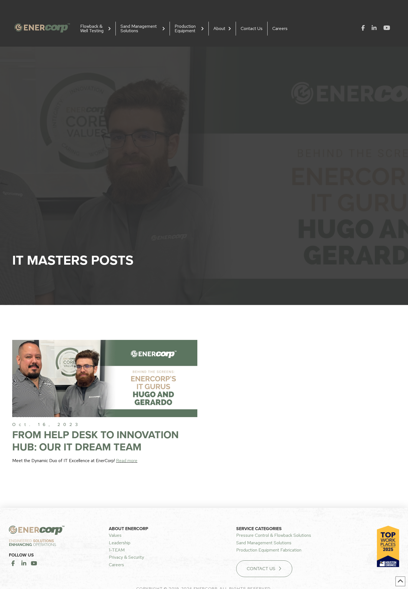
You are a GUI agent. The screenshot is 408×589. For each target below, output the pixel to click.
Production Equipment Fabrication (268, 550)
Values (115, 535)
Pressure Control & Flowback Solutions (273, 535)
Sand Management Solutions (263, 543)
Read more (126, 460)
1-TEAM (117, 550)
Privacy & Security (126, 557)
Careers (116, 565)
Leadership (119, 543)
